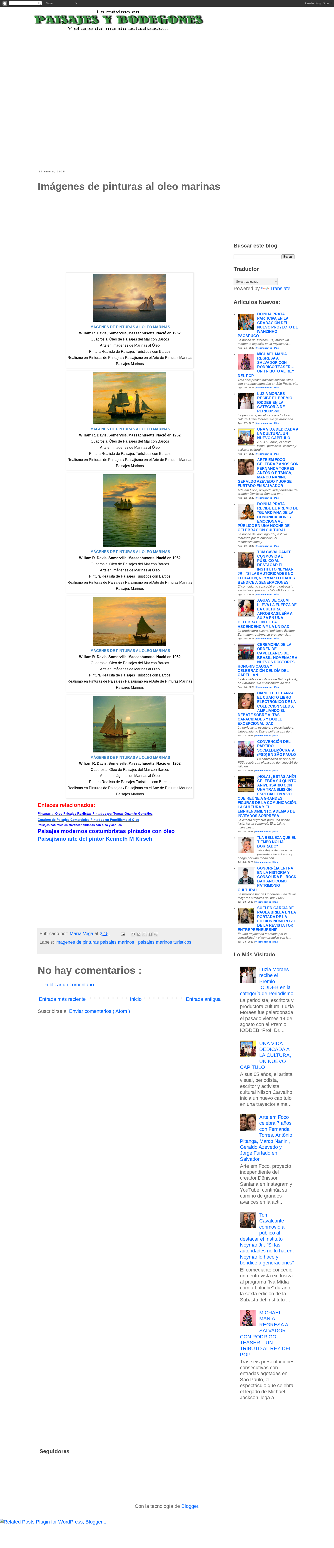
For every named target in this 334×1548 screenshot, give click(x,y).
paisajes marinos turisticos (164, 942)
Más (276, 348)
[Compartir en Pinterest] (156, 934)
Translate (280, 288)
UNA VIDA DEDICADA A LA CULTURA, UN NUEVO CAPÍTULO (277, 433)
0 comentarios (264, 348)
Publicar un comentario (68, 984)
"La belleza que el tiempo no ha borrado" (276, 842)
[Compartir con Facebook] (150, 934)
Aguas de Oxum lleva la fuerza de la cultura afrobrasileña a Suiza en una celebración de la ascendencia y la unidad (267, 613)
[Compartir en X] (144, 934)
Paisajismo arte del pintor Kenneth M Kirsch (95, 839)
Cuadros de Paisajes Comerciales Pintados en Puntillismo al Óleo (88, 819)
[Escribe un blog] (139, 934)
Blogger (189, 1506)
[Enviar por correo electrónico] (133, 934)
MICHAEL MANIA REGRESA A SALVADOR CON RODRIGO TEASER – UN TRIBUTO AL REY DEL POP (266, 1333)
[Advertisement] (150, 59)
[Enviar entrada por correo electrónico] (123, 933)
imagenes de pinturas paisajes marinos (95, 942)
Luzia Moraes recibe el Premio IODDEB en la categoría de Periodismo (274, 402)
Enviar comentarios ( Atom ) (99, 1011)
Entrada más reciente (62, 999)
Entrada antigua (203, 999)
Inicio (136, 999)
